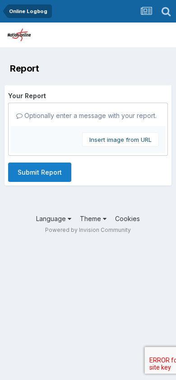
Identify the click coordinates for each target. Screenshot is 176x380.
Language (52, 218)
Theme (91, 218)
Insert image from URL (120, 139)
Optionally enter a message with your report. (90, 115)
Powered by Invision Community (88, 229)
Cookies (127, 218)
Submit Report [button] (40, 172)
